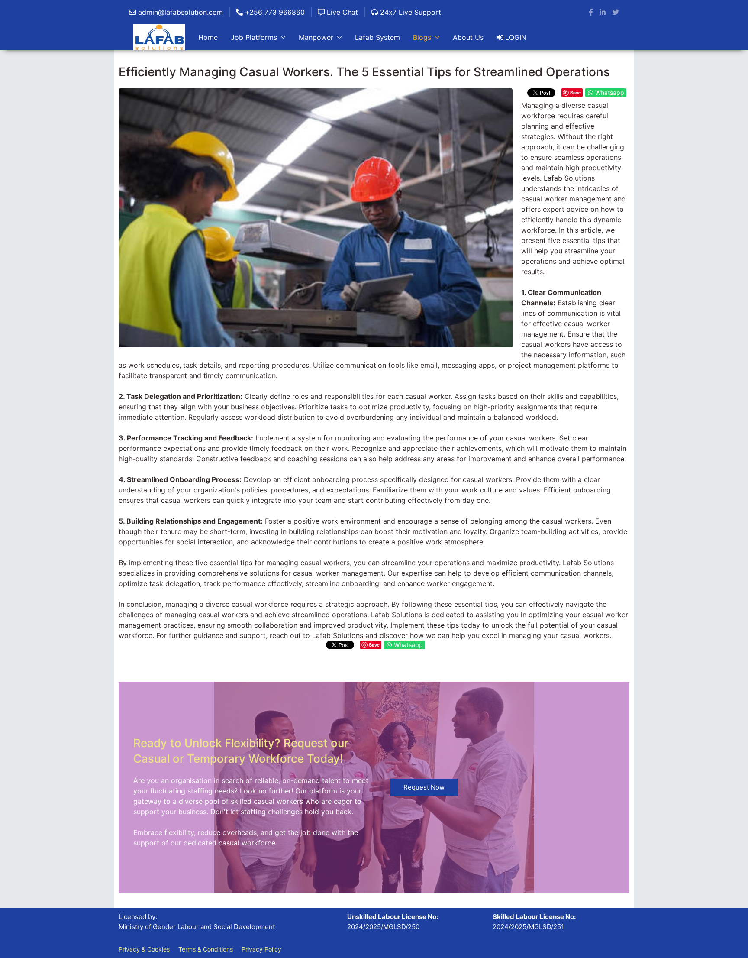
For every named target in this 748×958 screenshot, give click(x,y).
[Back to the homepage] (159, 37)
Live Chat (341, 12)
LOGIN (515, 37)
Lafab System (377, 37)
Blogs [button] (422, 37)
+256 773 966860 (274, 12)
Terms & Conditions (205, 949)
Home (208, 37)
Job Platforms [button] (254, 37)
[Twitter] (615, 12)
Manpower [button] (316, 37)
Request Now (424, 787)
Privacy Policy (261, 949)
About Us (468, 37)
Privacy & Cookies (144, 949)
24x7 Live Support (409, 12)
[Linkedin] (603, 12)
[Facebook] (591, 12)
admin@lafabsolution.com (179, 12)
